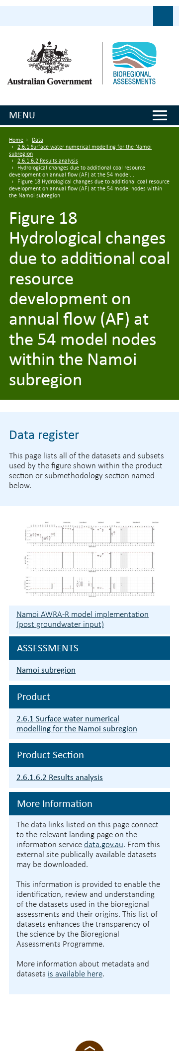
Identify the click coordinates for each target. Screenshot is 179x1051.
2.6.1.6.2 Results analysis (47, 161)
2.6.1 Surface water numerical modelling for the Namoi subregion (76, 723)
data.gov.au (103, 845)
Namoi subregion (46, 670)
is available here (75, 974)
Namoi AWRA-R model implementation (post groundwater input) (82, 620)
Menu (22, 115)
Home (16, 140)
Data (37, 140)
